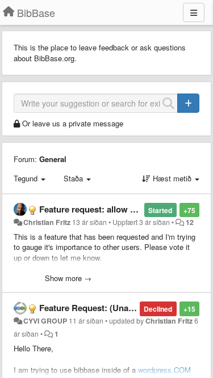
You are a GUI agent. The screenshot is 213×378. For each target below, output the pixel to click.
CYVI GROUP (45, 321)
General (52, 159)
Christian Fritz (46, 222)
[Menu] (193, 12)
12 (190, 222)
